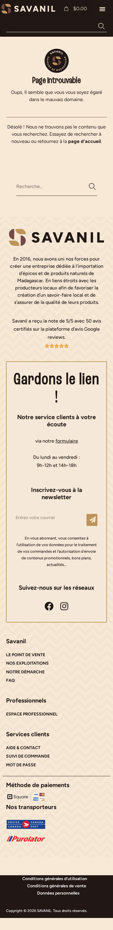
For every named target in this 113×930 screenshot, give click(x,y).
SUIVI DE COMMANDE (28, 756)
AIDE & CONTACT (23, 747)
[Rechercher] (101, 26)
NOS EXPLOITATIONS (27, 663)
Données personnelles (58, 893)
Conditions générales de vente (56, 885)
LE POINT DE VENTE (25, 654)
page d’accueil (84, 141)
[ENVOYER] (91, 520)
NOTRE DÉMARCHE (25, 672)
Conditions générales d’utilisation (54, 878)
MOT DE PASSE (21, 765)
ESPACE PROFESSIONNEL (32, 714)
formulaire (66, 441)
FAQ (10, 680)
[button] (102, 9)
